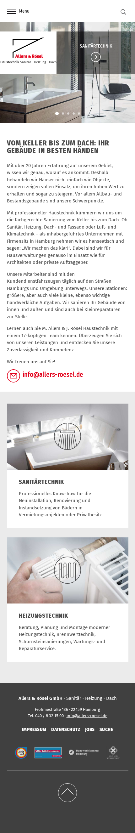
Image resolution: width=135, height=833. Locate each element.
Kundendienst (79, 113)
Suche (106, 729)
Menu (24, 11)
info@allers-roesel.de (53, 375)
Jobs (90, 729)
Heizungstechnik (63, 113)
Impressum (34, 729)
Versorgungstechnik (74, 113)
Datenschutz (65, 729)
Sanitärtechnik (96, 46)
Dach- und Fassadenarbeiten (68, 113)
